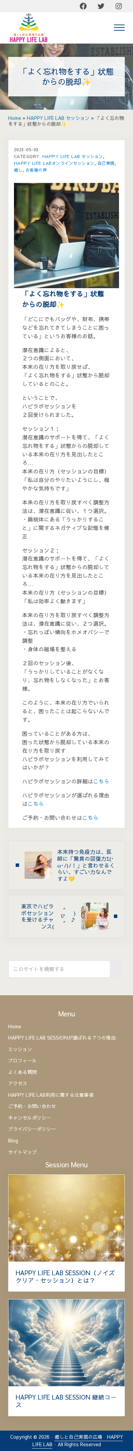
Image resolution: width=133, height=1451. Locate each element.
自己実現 (106, 163)
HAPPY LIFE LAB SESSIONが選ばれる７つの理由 (62, 1038)
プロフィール (22, 1061)
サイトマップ (22, 1152)
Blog (13, 1141)
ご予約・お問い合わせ (32, 1106)
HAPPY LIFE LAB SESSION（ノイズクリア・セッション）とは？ (65, 1276)
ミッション (20, 1049)
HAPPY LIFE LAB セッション (58, 118)
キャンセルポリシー (29, 1118)
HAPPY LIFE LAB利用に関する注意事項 (50, 1095)
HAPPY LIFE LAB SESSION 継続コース (66, 1400)
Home (14, 118)
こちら (101, 781)
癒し (18, 170)
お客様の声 (36, 170)
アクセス (17, 1083)
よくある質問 (22, 1072)
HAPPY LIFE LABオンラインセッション (54, 163)
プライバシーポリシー (32, 1129)
